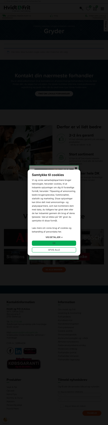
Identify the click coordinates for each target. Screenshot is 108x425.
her (59, 231)
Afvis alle (54, 249)
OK (54, 243)
